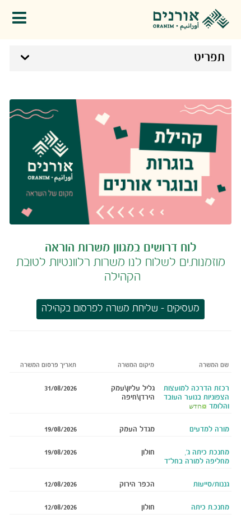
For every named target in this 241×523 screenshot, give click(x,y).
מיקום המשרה (136, 365)
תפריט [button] (209, 58)
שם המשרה (214, 365)
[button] (22, 20)
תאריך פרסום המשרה (48, 365)
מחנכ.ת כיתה (210, 507)
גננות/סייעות (211, 484)
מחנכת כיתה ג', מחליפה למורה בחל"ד (196, 457)
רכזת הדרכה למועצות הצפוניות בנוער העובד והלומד (196, 397)
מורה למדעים (209, 429)
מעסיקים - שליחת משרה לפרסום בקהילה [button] (120, 309)
